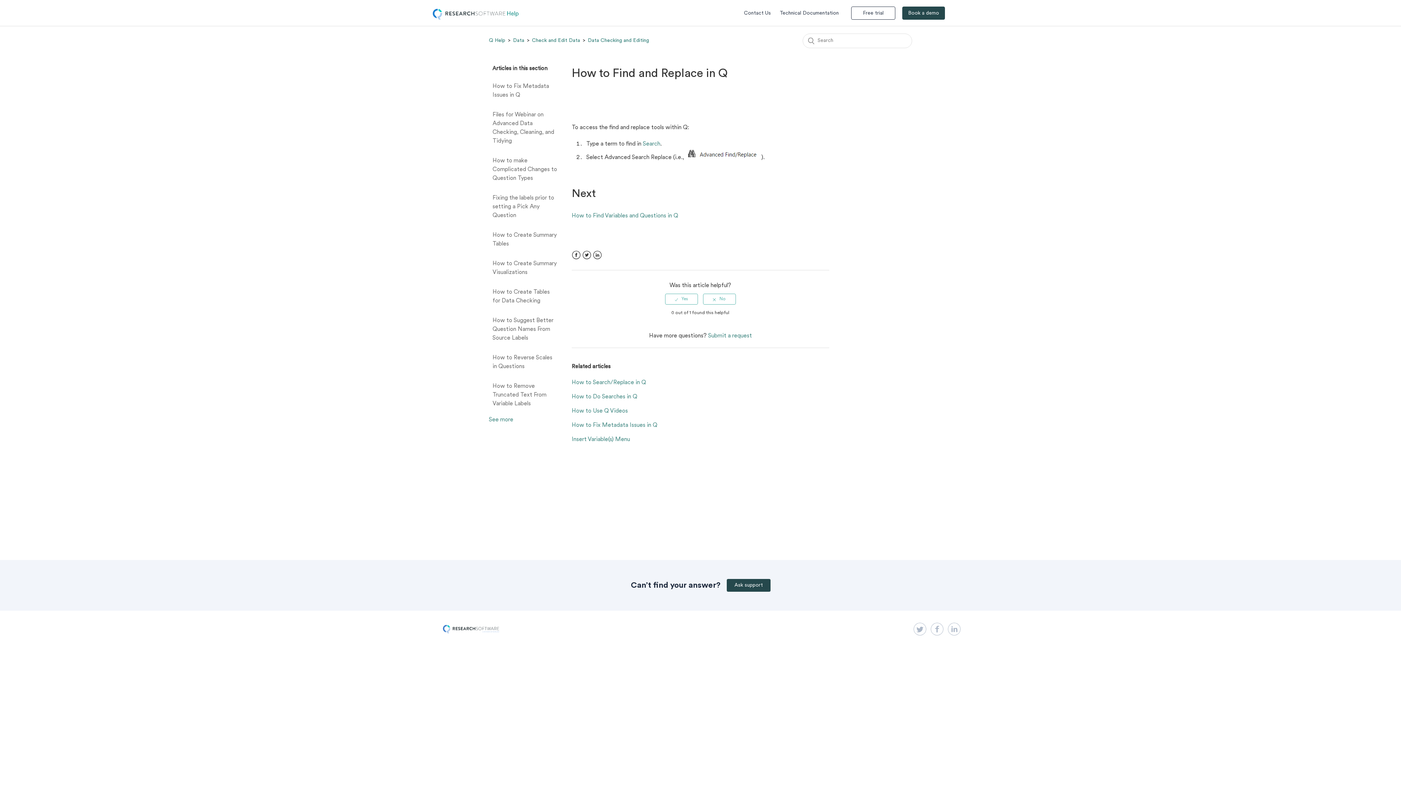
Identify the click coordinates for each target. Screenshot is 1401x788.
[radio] (681, 299)
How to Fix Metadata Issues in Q (521, 91)
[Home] (476, 18)
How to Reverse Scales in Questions (522, 362)
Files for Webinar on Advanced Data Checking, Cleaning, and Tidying (523, 128)
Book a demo (923, 13)
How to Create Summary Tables (525, 239)
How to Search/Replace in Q (609, 383)
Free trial (873, 13)
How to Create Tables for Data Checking (521, 296)
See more (501, 420)
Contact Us (757, 13)
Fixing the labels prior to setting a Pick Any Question (523, 207)
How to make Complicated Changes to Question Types (525, 169)
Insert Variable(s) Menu (601, 440)
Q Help (497, 40)
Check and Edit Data (556, 40)
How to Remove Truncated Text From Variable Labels (520, 395)
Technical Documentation (809, 13)
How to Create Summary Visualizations (525, 268)
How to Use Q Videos (600, 411)
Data (518, 40)
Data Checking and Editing (618, 40)
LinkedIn (597, 255)
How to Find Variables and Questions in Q (625, 216)
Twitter (586, 255)
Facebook (576, 255)
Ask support (748, 585)
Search (651, 144)
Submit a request (730, 336)
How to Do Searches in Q (604, 397)
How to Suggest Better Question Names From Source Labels (523, 329)
